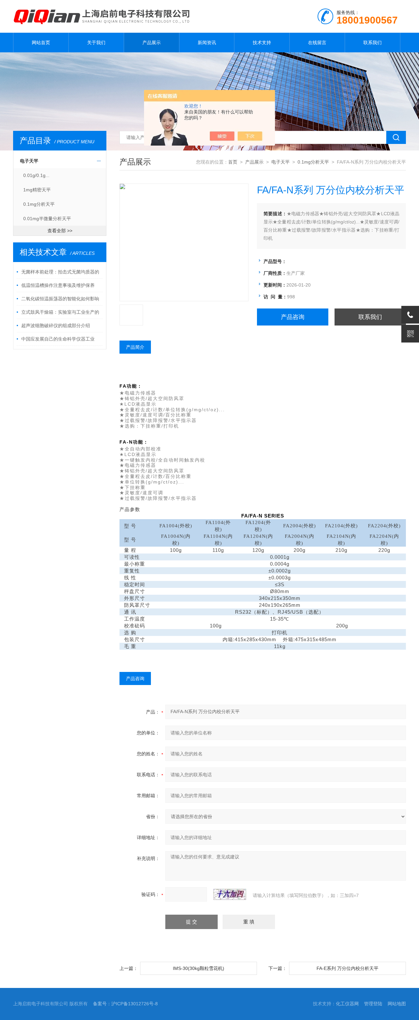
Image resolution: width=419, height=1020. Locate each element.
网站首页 (41, 42)
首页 (232, 162)
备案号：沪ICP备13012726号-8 (125, 1003)
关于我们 (96, 42)
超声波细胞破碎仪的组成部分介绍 (55, 325)
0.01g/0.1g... (36, 175)
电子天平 (29, 161)
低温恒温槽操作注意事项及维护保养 (58, 285)
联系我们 (372, 42)
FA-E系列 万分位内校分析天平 (347, 968)
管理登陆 (373, 1003)
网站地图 (397, 1003)
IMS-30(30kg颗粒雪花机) (198, 968)
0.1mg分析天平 (39, 204)
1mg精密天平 (37, 189)
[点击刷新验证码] (229, 894)
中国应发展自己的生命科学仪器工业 (58, 339)
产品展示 (151, 42)
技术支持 (262, 42)
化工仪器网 (347, 1003)
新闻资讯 (207, 42)
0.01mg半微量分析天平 (47, 218)
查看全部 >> (59, 230)
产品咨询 (292, 317)
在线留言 (317, 42)
